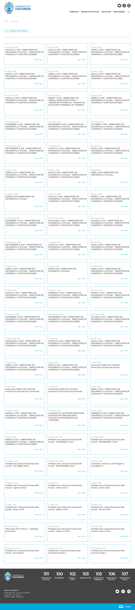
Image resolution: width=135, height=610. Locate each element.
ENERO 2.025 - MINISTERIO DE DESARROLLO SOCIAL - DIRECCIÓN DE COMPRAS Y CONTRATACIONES (110, 198)
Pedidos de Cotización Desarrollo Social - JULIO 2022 (65, 486)
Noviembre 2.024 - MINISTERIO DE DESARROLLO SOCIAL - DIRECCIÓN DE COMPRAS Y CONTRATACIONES (67, 222)
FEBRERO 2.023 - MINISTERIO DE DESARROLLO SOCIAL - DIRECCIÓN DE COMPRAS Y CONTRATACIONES (110, 415)
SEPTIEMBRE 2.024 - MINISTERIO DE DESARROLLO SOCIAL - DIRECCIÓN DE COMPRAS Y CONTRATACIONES (24, 247)
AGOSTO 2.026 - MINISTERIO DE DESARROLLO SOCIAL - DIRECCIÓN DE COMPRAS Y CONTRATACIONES (24, 52)
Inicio (6, 21)
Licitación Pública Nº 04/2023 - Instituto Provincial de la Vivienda (22, 390)
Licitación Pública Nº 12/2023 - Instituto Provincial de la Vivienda (65, 390)
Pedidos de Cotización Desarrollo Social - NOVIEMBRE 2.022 (108, 440)
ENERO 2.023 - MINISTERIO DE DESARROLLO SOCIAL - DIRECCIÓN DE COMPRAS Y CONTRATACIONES (24, 441)
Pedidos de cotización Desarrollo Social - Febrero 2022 (65, 530)
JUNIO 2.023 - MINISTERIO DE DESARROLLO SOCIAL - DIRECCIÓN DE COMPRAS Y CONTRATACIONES (24, 367)
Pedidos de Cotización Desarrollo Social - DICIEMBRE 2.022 (65, 440)
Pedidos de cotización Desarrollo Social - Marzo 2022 (107, 508)
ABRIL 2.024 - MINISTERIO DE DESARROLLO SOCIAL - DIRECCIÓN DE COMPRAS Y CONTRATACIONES (110, 271)
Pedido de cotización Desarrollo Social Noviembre (64, 552)
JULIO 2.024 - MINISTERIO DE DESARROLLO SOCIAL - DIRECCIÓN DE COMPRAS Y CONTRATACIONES (110, 247)
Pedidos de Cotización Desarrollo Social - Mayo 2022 (22, 508)
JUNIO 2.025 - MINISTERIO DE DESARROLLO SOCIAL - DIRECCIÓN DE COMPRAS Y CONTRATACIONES (24, 174)
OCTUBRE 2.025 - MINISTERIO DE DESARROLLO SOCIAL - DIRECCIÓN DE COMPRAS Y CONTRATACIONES (110, 126)
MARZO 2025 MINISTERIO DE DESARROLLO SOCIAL (19, 197)
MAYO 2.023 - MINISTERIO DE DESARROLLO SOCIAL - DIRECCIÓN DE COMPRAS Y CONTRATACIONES (67, 367)
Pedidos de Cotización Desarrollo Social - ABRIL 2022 (65, 508)
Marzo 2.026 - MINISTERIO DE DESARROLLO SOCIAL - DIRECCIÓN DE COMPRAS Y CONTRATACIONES (110, 76)
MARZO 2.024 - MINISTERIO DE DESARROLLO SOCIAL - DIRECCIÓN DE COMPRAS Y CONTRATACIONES (24, 295)
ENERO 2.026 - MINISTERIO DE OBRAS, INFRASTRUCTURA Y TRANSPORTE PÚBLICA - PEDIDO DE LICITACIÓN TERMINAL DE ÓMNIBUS (66, 101)
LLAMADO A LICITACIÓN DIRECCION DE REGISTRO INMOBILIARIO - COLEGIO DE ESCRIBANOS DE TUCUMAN (66, 416)
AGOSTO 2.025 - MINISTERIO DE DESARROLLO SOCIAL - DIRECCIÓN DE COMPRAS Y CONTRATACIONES (67, 150)
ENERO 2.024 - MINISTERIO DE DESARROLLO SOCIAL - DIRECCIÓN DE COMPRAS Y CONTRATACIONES (110, 295)
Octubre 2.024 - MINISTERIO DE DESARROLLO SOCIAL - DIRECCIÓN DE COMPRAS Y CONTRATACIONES (110, 222)
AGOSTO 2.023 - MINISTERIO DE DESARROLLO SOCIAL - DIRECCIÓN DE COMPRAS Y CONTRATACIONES (67, 343)
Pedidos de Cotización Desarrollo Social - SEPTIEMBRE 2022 (65, 465)
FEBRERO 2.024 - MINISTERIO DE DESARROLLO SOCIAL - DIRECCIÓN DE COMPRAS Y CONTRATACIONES (67, 295)
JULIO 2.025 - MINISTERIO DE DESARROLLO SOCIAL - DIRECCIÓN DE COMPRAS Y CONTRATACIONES (110, 150)
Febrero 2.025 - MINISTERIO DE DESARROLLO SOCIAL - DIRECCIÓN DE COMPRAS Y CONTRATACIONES (67, 198)
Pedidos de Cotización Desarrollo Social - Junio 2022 (108, 486)
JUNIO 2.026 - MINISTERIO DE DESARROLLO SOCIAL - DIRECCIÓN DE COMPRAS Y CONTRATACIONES (110, 52)
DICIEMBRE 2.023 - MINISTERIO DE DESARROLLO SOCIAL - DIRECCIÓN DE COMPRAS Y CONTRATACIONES (24, 319)
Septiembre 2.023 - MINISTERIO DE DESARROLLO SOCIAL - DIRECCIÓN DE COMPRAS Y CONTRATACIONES (24, 343)
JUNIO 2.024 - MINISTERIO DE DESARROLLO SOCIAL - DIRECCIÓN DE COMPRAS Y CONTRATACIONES (24, 271)
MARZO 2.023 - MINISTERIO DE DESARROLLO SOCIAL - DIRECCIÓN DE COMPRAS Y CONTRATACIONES (24, 415)
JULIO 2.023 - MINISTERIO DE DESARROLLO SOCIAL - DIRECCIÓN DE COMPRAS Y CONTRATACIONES (110, 343)
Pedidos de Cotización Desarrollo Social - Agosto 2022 (22, 486)
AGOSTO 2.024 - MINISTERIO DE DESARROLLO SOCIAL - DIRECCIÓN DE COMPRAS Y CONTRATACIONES (67, 247)
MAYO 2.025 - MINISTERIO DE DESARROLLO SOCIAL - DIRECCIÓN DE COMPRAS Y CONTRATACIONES (67, 174)
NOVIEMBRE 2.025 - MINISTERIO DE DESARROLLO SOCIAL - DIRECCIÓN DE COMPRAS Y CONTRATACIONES (67, 126)
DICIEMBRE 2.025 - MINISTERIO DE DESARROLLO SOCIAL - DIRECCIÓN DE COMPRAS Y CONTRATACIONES (24, 126)
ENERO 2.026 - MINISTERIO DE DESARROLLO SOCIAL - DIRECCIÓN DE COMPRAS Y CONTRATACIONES (110, 100)
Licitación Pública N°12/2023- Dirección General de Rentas (105, 366)
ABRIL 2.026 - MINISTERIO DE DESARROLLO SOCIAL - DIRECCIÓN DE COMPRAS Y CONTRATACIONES (67, 76)
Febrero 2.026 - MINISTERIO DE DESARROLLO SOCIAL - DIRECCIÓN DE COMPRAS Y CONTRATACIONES (24, 100)
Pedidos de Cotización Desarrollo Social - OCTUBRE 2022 (22, 465)
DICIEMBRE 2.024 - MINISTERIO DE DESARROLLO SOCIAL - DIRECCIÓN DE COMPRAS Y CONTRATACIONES (24, 222)
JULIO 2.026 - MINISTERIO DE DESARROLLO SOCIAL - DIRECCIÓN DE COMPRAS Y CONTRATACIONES (67, 52)
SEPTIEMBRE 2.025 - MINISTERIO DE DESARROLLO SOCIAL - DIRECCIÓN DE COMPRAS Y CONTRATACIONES (24, 150)
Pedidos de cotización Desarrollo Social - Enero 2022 (107, 530)
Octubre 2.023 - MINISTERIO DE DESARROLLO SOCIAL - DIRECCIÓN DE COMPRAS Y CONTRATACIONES (110, 319)
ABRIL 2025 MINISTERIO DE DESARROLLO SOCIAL (104, 173)
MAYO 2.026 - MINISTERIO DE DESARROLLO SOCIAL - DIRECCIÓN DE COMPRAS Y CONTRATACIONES (24, 76)
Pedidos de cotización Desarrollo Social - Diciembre (22, 552)
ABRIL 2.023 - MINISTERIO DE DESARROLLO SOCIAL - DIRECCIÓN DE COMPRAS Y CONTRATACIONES (110, 391)
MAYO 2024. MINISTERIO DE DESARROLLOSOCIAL (62, 270)
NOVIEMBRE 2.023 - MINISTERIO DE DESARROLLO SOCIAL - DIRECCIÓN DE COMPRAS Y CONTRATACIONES (67, 319)
